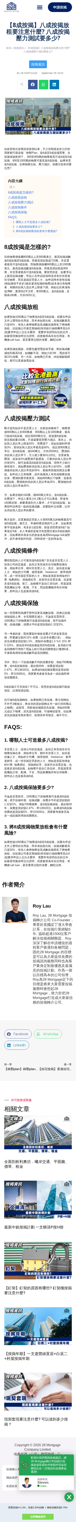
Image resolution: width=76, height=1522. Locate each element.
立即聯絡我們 (37, 1516)
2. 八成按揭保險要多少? (27, 226)
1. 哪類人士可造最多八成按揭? (31, 222)
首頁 (8, 48)
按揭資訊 (19, 48)
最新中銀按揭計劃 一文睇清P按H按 (34, 1227)
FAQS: (12, 217)
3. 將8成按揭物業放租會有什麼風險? (35, 231)
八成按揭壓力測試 (20, 202)
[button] (39, 7)
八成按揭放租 (17, 197)
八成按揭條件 (17, 207)
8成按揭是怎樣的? (21, 192)
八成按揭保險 (17, 212)
